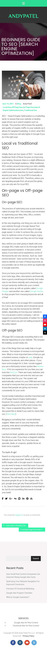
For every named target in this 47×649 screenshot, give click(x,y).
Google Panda (36, 291)
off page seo (17, 107)
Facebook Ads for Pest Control (26, 626)
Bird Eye (13, 372)
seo (21, 110)
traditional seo (30, 110)
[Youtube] (45, 325)
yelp (30, 357)
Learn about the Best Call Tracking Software (17, 526)
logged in (19, 515)
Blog (19, 104)
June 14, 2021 (7, 104)
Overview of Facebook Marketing (20, 589)
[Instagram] (45, 321)
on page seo (28, 107)
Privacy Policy (28, 636)
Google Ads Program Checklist (19, 593)
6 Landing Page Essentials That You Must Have (32, 530)
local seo (7, 107)
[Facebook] (45, 317)
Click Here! (11, 414)
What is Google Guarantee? (17, 597)
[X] (45, 333)
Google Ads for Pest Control (26, 623)
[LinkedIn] (45, 329)
